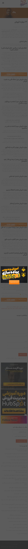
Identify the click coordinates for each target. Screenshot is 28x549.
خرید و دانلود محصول (14, 282)
